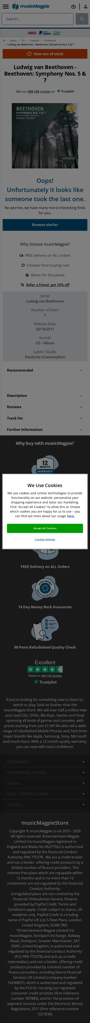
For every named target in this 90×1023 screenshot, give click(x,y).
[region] (45, 511)
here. (71, 516)
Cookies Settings (45, 539)
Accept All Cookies (45, 528)
